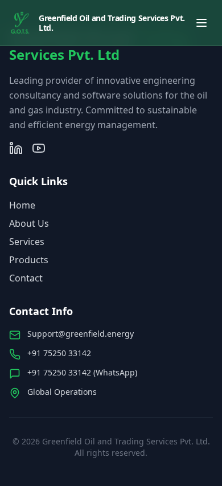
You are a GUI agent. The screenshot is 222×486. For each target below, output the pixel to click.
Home (22, 205)
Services (26, 241)
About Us (29, 223)
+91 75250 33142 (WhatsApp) (82, 372)
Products (28, 260)
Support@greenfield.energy (80, 333)
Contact (26, 278)
